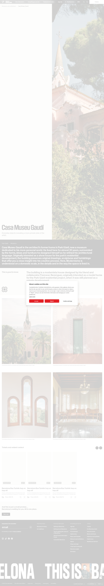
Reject (52, 301)
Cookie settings (67, 301)
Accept (36, 301)
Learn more (32, 296)
